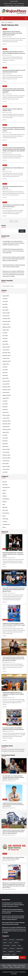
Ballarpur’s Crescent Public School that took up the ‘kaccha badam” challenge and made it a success (14, 129)
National (10, 3)
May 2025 (5, 338)
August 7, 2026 (12, 662)
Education (7, 5)
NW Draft (5, 507)
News (4, 504)
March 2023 (5, 412)
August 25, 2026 (12, 557)
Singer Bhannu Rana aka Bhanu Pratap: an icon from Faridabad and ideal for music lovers (14, 52)
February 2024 (6, 381)
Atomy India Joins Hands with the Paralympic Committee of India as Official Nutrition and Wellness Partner (14, 589)
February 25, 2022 (8, 36)
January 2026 (6, 315)
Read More (5, 44)
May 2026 (5, 304)
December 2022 (6, 421)
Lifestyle (15, 3)
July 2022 (5, 435)
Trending (5, 521)
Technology (5, 518)
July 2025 (5, 332)
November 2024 (6, 355)
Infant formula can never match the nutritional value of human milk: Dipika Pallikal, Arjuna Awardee (12, 33)
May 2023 (5, 406)
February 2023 (6, 415)
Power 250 (5, 510)
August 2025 (6, 330)
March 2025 (5, 344)
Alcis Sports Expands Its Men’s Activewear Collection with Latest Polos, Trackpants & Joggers (13, 554)
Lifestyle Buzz (6, 498)
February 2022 (6, 449)
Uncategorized (6, 524)
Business (6, 3)
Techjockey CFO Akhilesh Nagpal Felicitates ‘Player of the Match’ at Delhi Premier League (14, 624)
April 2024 (5, 375)
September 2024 (7, 361)
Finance (4, 490)
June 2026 (5, 301)
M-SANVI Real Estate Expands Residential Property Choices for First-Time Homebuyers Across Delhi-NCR (13, 251)
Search (3, 226)
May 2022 (5, 440)
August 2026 (6, 295)
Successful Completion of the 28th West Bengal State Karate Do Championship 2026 (13, 728)
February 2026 (6, 312)
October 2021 (6, 460)
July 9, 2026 (12, 731)
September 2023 (7, 395)
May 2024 (5, 372)
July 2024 (5, 366)
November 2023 (6, 389)
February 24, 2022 (8, 55)
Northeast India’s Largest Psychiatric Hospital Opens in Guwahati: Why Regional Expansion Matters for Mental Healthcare (14, 258)
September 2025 (7, 327)
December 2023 (6, 386)
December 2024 (6, 352)
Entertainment (21, 3)
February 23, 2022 (8, 94)
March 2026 (5, 310)
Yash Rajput (6, 557)
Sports (4, 516)
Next (16, 221)
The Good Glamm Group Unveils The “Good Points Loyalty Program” (13, 205)
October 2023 (6, 392)
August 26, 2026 (12, 780)
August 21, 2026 (12, 593)
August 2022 (6, 432)
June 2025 (5, 335)
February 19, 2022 (8, 152)
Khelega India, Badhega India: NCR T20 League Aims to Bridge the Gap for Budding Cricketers (13, 694)
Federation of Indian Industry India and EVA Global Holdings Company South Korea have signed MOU (13, 90)
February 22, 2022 (8, 132)
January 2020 (6, 469)
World (22, 5)
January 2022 (6, 452)
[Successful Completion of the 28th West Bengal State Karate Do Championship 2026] (14, 717)
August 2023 (6, 398)
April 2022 (5, 443)
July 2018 (5, 472)
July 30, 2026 (12, 697)
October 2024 (6, 358)
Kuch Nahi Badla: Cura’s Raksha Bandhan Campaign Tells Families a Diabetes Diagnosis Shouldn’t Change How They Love (13, 243)
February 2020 (6, 466)
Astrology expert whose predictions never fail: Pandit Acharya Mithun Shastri (14, 71)
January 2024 (6, 384)
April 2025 (5, 341)
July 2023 (5, 401)
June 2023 (5, 403)
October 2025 (6, 324)
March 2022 (5, 446)
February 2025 (6, 347)
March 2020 (5, 463)
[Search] (26, 18)
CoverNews (21, 972)
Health (11, 5)
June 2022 (5, 438)
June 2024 (5, 369)
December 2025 (6, 318)
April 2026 (5, 307)
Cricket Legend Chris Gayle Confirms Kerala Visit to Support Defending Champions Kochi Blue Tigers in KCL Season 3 (13, 658)
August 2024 (6, 364)
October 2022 (6, 426)
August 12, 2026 (12, 626)
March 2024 (5, 378)
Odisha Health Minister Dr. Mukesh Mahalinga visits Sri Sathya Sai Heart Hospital (14, 265)
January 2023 (6, 418)
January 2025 (6, 349)
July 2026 (5, 298)
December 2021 (6, 455)
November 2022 (6, 423)
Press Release (17, 5)
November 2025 (6, 321)
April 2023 (5, 409)
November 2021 (6, 457)
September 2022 (7, 429)
